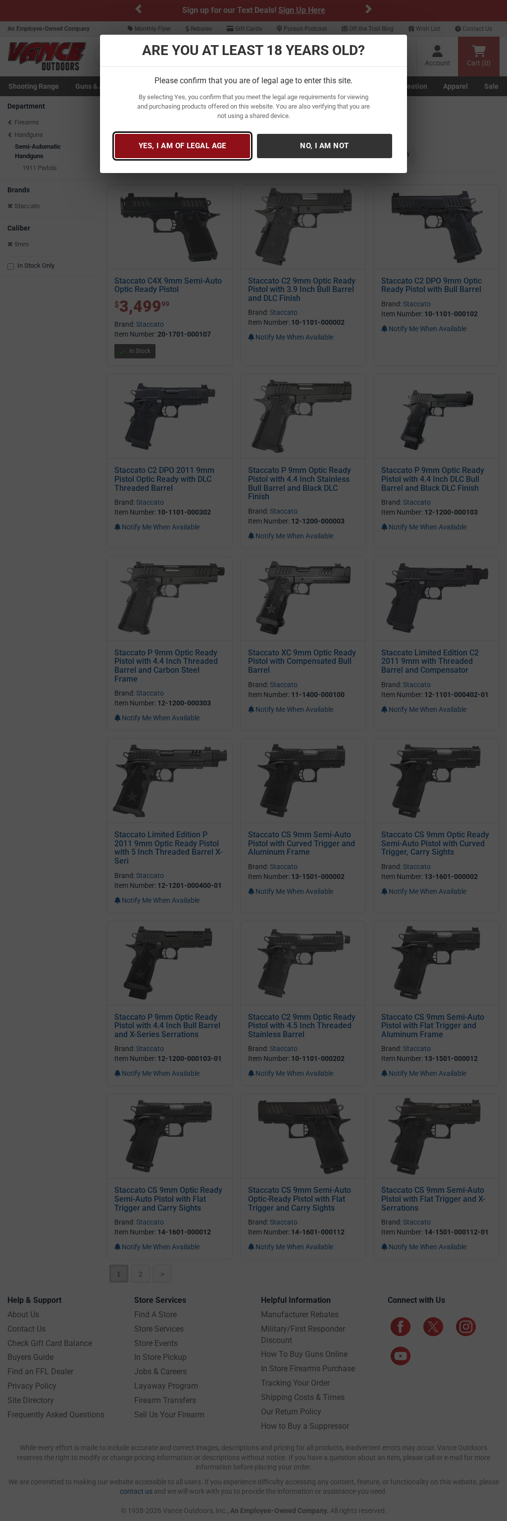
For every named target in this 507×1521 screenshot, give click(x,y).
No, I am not (324, 145)
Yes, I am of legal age (182, 145)
